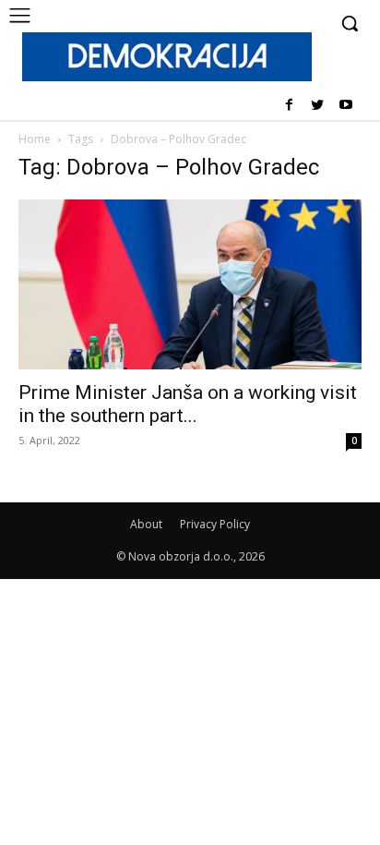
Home (34, 139)
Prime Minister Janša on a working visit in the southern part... (187, 404)
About (146, 524)
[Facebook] (289, 105)
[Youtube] (345, 105)
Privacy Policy (215, 524)
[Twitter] (317, 105)
